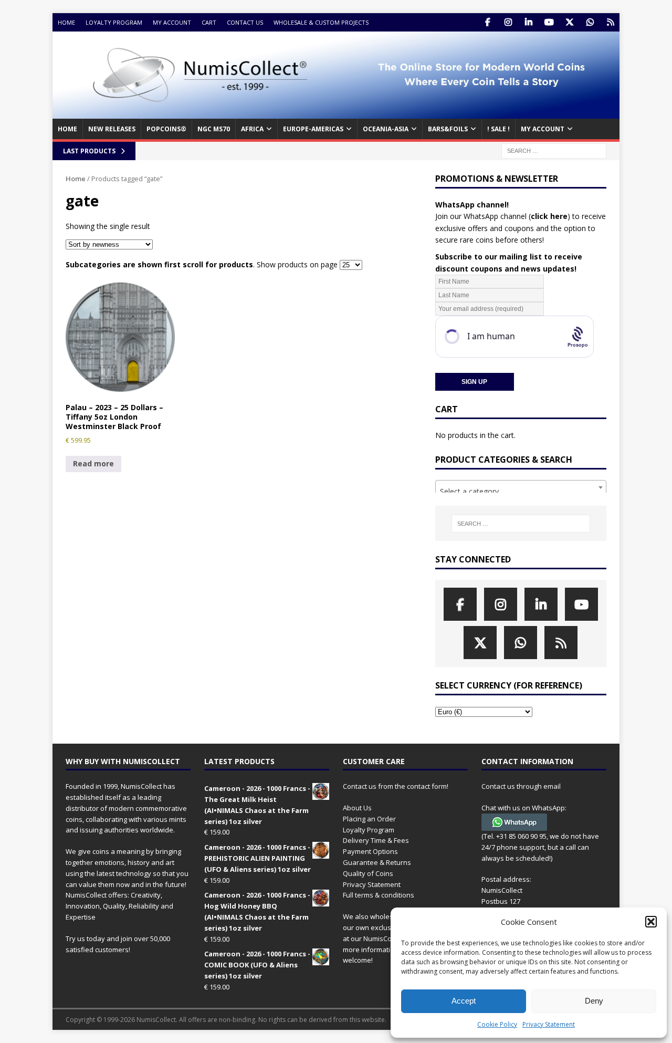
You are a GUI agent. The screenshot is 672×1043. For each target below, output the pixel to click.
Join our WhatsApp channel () (502, 216)
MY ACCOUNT (542, 128)
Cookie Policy (497, 1024)
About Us (357, 807)
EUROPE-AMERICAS (313, 128)
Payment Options (370, 851)
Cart (209, 22)
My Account (172, 22)
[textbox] (521, 492)
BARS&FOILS (448, 128)
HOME (67, 128)
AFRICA (252, 128)
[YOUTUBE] (549, 22)
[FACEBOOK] (487, 22)
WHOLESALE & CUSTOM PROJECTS (321, 22)
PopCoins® (166, 128)
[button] (651, 921)
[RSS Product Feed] (610, 22)
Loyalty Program (114, 22)
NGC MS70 (213, 128)
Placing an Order (369, 818)
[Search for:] (553, 150)
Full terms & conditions (378, 895)
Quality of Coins (368, 873)
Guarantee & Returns (377, 862)
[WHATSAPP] (590, 22)
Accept (464, 1000)
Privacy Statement (548, 1024)
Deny (594, 1000)
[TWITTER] (569, 22)
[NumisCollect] (336, 113)
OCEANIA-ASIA (385, 128)
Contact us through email (521, 786)
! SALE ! (498, 128)
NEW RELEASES (111, 128)
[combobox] (520, 487)
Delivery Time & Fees (376, 840)
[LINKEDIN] (528, 22)
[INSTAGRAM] (508, 22)
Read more (93, 463)
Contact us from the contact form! (395, 786)
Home (66, 22)
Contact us (245, 22)
